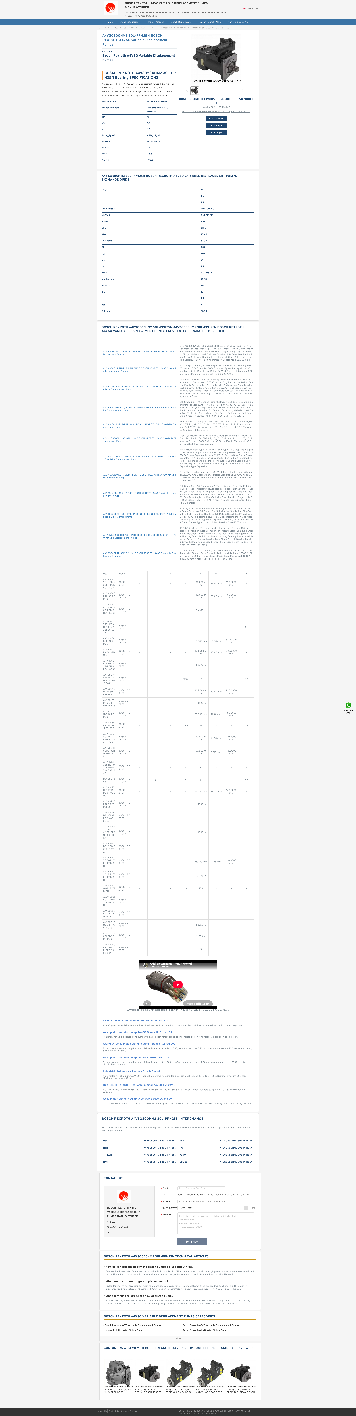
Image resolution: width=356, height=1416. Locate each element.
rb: (103, 298)
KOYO (183, 1155)
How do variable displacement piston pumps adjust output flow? (150, 1267)
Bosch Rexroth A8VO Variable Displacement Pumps (212, 22)
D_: (103, 253)
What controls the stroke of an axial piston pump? (139, 1296)
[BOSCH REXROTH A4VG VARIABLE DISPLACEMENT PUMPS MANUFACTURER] (110, 7)
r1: (103, 123)
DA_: (104, 117)
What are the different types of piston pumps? (137, 1281)
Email (164, 1188)
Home (110, 22)
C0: (103, 247)
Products (109, 28)
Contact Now (216, 118)
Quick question (169, 1208)
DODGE (184, 1162)
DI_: (104, 153)
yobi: (104, 272)
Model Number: (110, 107)
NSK (105, 1141)
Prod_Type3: (109, 135)
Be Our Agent (216, 132)
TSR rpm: (107, 241)
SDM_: (105, 160)
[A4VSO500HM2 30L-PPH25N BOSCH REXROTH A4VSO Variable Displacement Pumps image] (216, 58)
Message (166, 1214)
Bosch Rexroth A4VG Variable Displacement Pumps (183, 22)
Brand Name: (109, 101)
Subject (165, 1201)
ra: (103, 266)
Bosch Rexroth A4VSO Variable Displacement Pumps (136, 28)
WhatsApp (216, 125)
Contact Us (114, 1411)
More (178, 1338)
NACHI (106, 1162)
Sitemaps (134, 1411)
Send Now (192, 1242)
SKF (182, 1141)
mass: (105, 147)
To (163, 1195)
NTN (105, 1148)
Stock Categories (129, 22)
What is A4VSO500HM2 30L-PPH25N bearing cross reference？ (216, 111)
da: (103, 304)
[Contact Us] (348, 708)
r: (103, 129)
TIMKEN (107, 1155)
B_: (103, 260)
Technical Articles (154, 22)
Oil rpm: (106, 311)
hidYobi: (106, 141)
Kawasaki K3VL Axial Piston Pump (240, 22)
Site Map (125, 1411)
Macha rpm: (108, 279)
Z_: (103, 292)
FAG (182, 1148)
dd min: (106, 285)
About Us (102, 1411)
